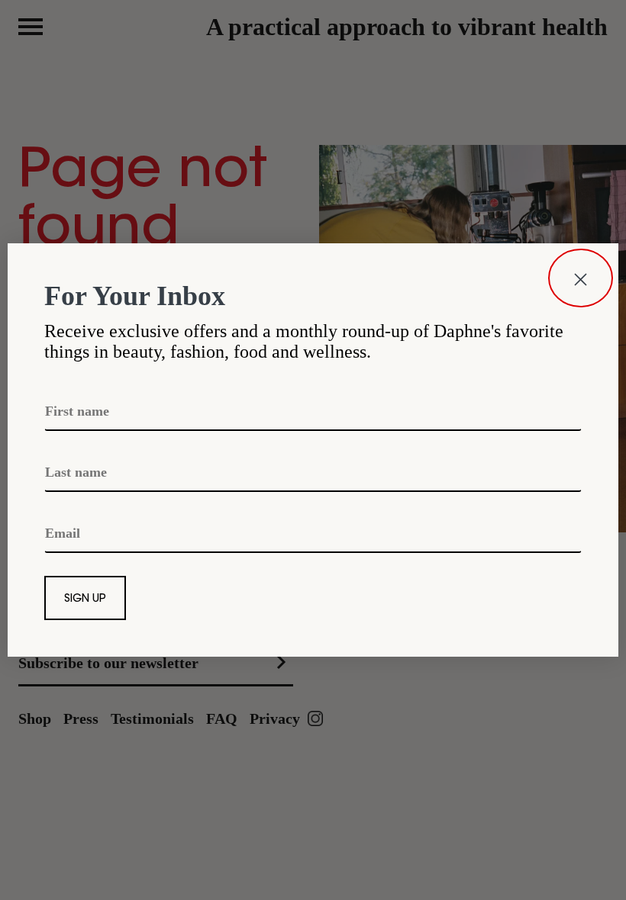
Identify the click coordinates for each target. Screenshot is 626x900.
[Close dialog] (580, 278)
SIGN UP (85, 599)
